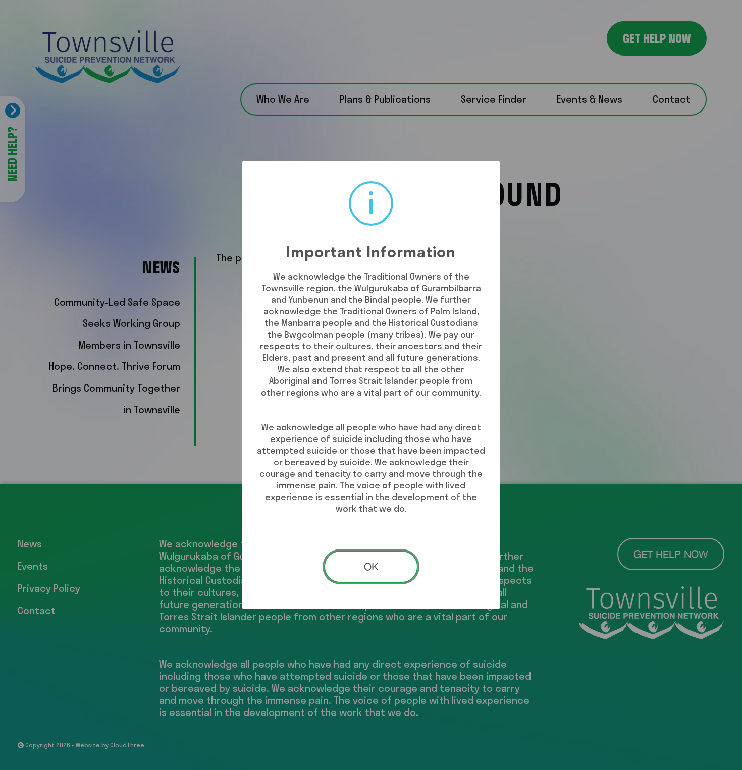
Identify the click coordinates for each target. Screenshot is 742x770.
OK (371, 566)
